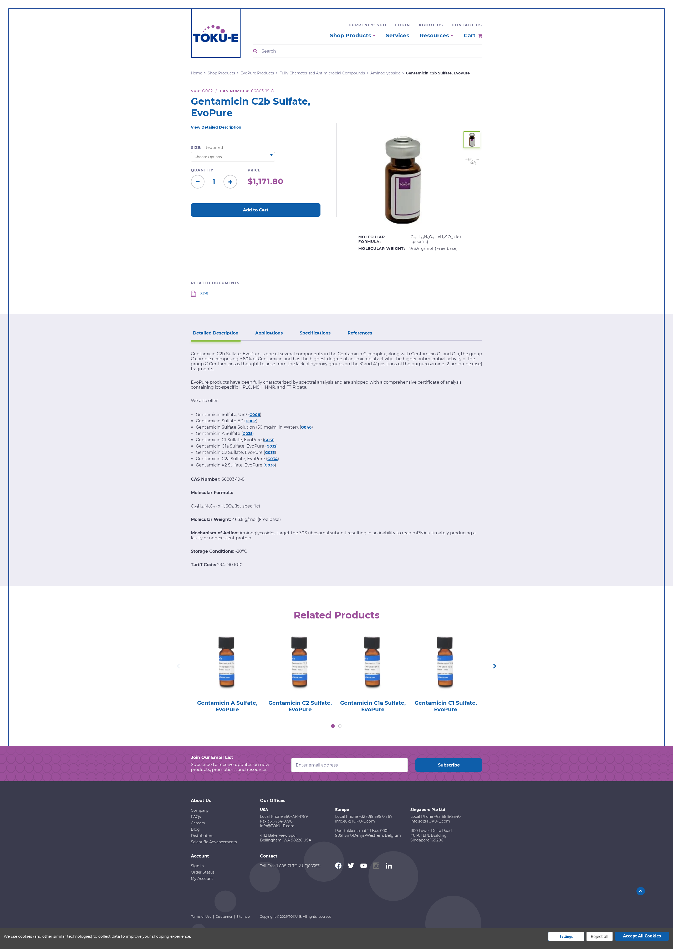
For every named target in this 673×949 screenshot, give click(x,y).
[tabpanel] (227, 670)
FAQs (196, 816)
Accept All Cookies (642, 936)
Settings (566, 936)
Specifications (315, 333)
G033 (270, 452)
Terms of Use (201, 916)
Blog (195, 829)
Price (254, 170)
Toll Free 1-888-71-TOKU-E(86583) (290, 866)
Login (402, 25)
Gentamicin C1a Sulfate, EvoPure (373, 706)
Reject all (599, 936)
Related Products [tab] (337, 615)
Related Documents (215, 283)
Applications (269, 333)
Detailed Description (215, 333)
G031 (268, 440)
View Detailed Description (216, 127)
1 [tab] (333, 726)
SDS (204, 293)
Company (200, 810)
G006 (254, 414)
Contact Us (467, 25)
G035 (247, 433)
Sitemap (243, 916)
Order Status (203, 872)
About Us (431, 25)
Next (494, 666)
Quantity (202, 170)
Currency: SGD (368, 25)
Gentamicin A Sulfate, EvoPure (227, 706)
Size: (207, 147)
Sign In (197, 866)
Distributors (202, 835)
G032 (271, 446)
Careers (198, 823)
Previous (178, 666)
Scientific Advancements (214, 842)
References (360, 333)
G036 (270, 465)
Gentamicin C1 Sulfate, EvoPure (446, 706)
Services (397, 35)
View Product (227, 654)
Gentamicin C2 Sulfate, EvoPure (300, 706)
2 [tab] (340, 726)
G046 (306, 427)
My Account (202, 878)
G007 (251, 421)
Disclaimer (224, 916)
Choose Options (227, 669)
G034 (272, 458)
